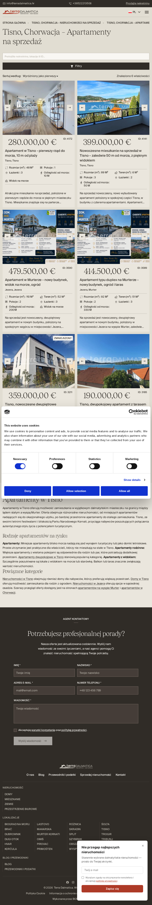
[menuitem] (18, 3)
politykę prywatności (73, 730)
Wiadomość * (22, 700)
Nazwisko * (84, 665)
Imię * (17, 665)
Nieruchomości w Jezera (89, 583)
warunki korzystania (43, 730)
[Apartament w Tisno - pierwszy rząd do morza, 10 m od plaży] (39, 144)
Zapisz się (112, 888)
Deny (27, 491)
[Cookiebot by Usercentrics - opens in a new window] (131, 412)
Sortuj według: (12, 76)
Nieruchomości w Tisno (18, 579)
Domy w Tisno (140, 579)
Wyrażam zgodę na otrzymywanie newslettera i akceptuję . (109, 879)
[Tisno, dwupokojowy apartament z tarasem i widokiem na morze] (113, 397)
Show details (132, 479)
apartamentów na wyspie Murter (98, 588)
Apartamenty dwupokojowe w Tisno (41, 557)
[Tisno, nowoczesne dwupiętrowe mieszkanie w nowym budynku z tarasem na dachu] (39, 397)
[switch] (57, 466)
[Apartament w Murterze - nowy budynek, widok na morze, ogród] (39, 271)
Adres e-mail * (23, 683)
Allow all (124, 491)
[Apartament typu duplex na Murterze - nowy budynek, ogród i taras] (113, 271)
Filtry (78, 66)
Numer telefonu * (89, 683)
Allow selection (76, 491)
